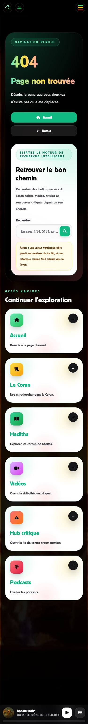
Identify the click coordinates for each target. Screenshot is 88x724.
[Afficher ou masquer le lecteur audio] (19, 7)
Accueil (47, 117)
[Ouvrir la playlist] (80, 713)
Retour (46, 130)
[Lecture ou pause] (67, 713)
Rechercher (23, 220)
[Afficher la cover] (8, 712)
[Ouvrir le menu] (80, 7)
